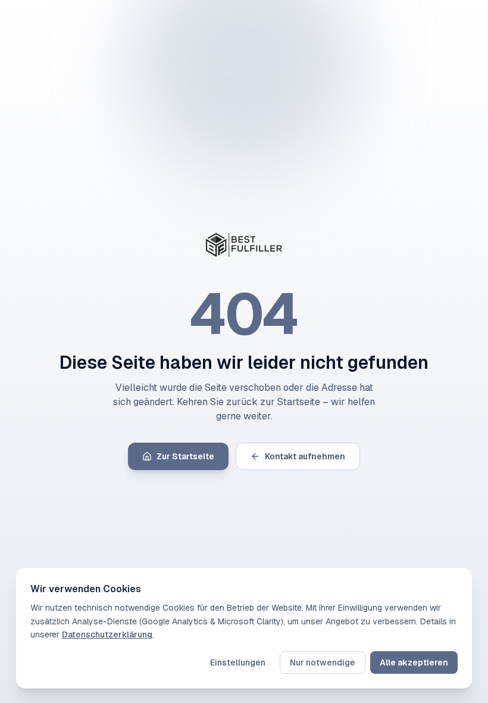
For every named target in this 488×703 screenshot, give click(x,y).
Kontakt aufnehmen (305, 456)
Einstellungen (237, 662)
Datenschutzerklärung (107, 634)
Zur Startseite (185, 456)
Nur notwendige (322, 662)
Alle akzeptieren (414, 662)
